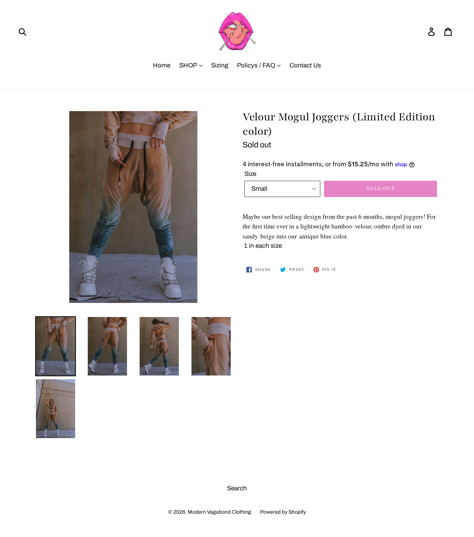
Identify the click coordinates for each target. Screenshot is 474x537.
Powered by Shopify (283, 512)
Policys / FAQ (257, 65)
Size (250, 173)
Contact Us (305, 65)
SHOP (188, 65)
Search (237, 488)
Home (161, 65)
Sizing (219, 65)
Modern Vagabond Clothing (219, 512)
